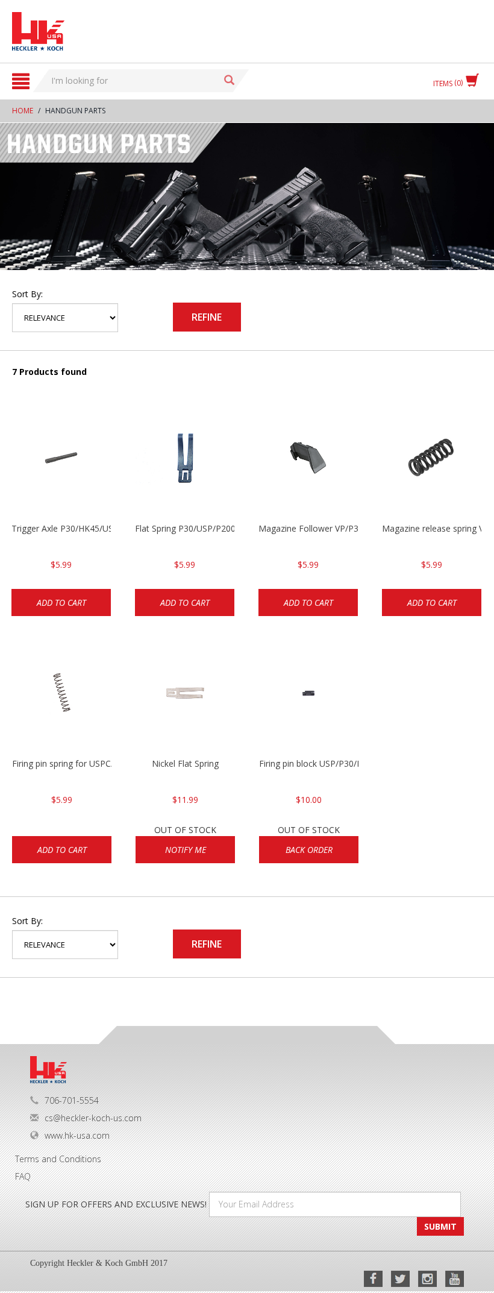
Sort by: (27, 294)
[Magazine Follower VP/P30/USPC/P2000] (308, 462)
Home (22, 110)
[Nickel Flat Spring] (185, 697)
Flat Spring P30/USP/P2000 (184, 528)
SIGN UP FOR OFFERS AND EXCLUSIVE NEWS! (116, 1204)
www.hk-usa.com (77, 1135)
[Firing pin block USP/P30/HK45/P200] (308, 697)
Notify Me (185, 849)
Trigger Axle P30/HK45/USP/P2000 (61, 528)
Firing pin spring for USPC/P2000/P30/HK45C (61, 763)
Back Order (309, 849)
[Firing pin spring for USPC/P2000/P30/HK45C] (61, 697)
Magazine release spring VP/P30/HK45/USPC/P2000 (431, 528)
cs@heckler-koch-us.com (93, 1118)
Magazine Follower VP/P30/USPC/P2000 (308, 528)
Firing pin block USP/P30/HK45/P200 (308, 763)
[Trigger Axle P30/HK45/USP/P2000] (61, 462)
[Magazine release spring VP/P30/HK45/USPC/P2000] (431, 462)
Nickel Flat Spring (185, 763)
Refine (207, 317)
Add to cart (61, 602)
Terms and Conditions (58, 1159)
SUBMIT (440, 1226)
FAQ (23, 1176)
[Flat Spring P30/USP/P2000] (184, 462)
